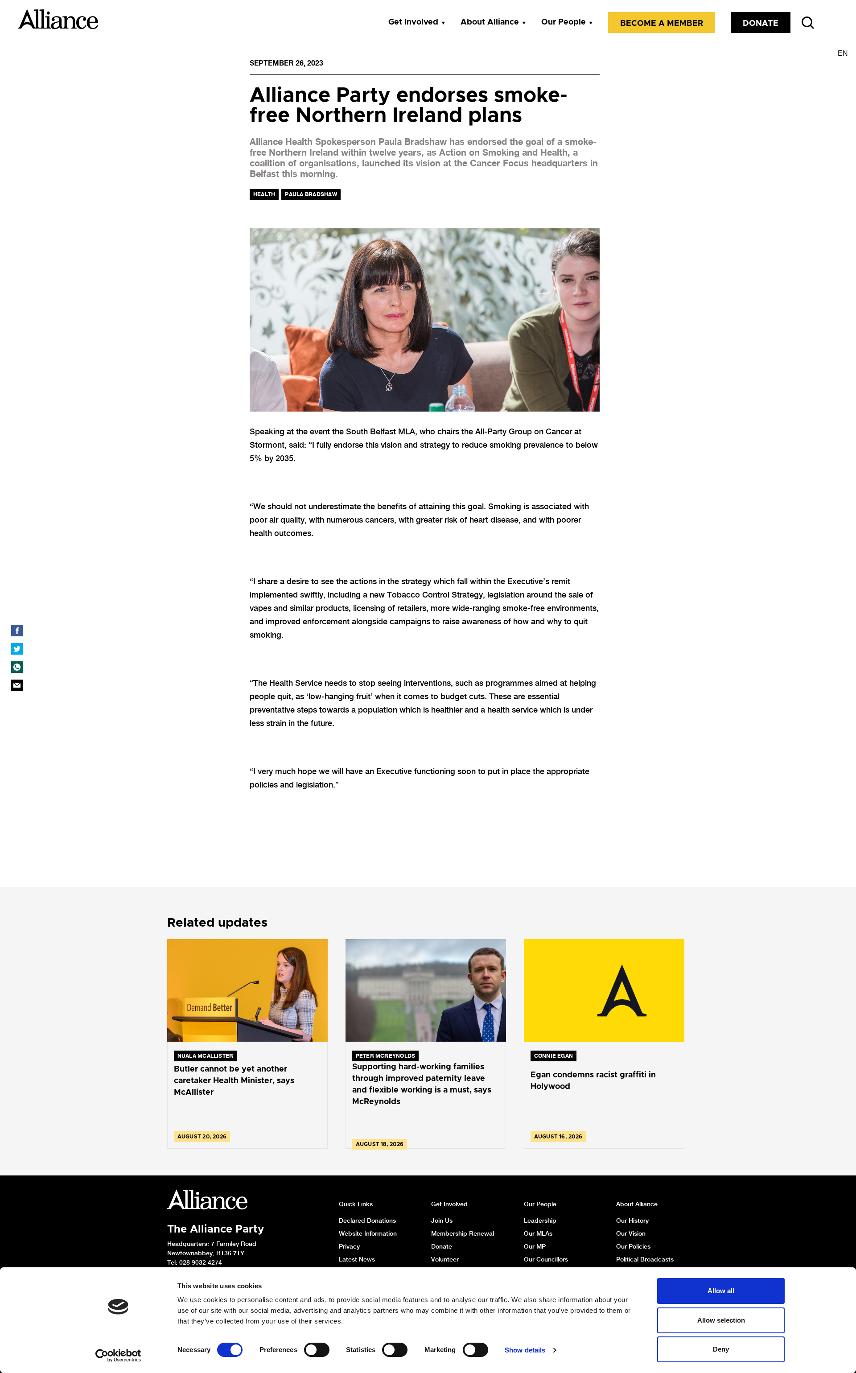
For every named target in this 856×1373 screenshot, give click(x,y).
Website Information (368, 1233)
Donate (760, 24)
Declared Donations (367, 1220)
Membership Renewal (462, 1233)
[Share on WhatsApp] (17, 667)
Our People (563, 22)
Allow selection (721, 1320)
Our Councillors (546, 1259)
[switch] (316, 1350)
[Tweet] (17, 649)
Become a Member (661, 24)
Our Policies (633, 1246)
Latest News (357, 1259)
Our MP (535, 1246)
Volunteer (445, 1259)
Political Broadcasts (645, 1259)
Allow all (721, 1291)
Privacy (349, 1246)
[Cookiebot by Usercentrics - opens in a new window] (118, 1355)
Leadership (540, 1220)
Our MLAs (538, 1233)
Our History (632, 1220)
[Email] (17, 685)
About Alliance (490, 22)
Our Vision (631, 1233)
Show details (525, 1350)
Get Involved (413, 22)
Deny (721, 1349)
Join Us (442, 1220)
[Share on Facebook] (17, 630)
